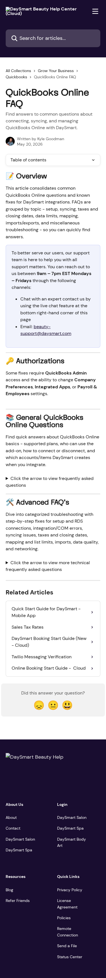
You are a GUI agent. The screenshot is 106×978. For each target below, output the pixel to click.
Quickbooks (16, 76)
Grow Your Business (56, 70)
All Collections (18, 70)
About (11, 817)
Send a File (67, 945)
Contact (13, 828)
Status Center (69, 956)
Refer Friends (18, 900)
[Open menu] (95, 11)
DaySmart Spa (19, 849)
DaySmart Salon (20, 839)
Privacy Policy (69, 889)
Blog (9, 889)
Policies (64, 917)
